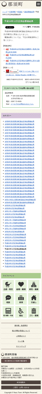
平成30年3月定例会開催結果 (15, 258)
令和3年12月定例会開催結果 (15, 205)
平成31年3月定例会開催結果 (15, 243)
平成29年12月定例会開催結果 (15, 246)
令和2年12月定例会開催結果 (15, 214)
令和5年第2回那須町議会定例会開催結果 (19, 182)
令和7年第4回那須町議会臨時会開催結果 (19, 139)
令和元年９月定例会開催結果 (15, 237)
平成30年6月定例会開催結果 (15, 255)
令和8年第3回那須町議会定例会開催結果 (19, 121)
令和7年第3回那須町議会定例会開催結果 (19, 142)
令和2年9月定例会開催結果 (14, 217)
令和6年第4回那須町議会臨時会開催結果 (19, 156)
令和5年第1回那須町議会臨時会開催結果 (19, 185)
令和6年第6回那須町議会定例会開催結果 (19, 150)
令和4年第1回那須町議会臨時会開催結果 (19, 202)
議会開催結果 (29, 12)
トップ (4, 12)
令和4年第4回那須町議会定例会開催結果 (19, 194)
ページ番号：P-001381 (31, 27)
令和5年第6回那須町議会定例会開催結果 (19, 171)
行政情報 (12, 12)
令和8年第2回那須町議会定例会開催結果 (19, 124)
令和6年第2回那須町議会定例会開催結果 (19, 165)
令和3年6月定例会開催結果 (14, 208)
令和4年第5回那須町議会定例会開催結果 (19, 191)
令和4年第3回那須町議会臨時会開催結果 (19, 197)
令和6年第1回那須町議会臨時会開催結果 (19, 162)
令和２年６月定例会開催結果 (15, 226)
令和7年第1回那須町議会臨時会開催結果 (19, 147)
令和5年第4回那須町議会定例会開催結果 (19, 176)
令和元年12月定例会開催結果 (15, 234)
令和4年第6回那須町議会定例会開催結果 (19, 188)
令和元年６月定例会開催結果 (15, 240)
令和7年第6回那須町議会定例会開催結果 (19, 133)
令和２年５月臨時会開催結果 (15, 229)
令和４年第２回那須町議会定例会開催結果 (20, 200)
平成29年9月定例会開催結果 (15, 266)
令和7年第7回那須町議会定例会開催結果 (19, 130)
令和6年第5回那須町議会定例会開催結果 (19, 153)
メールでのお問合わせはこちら (22, 104)
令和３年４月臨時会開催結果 (15, 211)
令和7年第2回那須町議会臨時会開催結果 (19, 144)
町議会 (20, 12)
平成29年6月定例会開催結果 (15, 260)
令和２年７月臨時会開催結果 (15, 220)
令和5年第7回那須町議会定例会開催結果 (19, 168)
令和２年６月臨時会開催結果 (15, 223)
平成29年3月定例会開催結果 (15, 263)
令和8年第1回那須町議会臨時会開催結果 (19, 127)
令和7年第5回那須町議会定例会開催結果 (19, 136)
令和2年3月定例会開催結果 (14, 231)
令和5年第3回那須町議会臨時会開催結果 (19, 179)
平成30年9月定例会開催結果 (15, 252)
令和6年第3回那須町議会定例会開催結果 (19, 159)
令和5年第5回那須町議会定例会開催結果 (19, 173)
